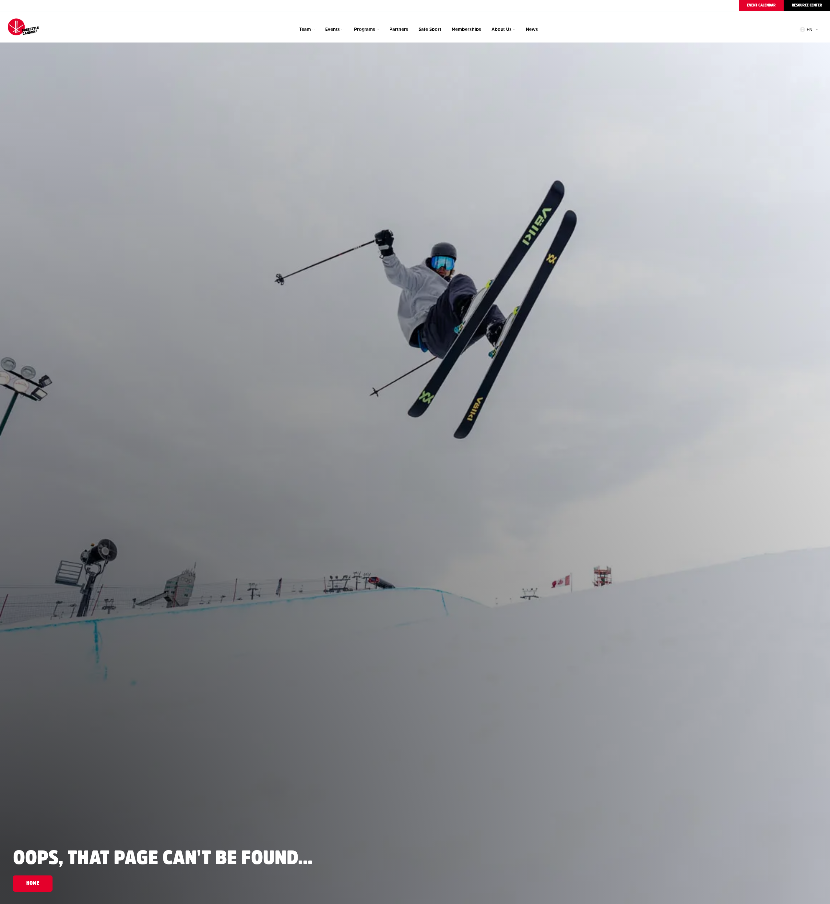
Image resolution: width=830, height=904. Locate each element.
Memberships (466, 29)
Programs (364, 29)
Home (32, 883)
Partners (398, 29)
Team (305, 29)
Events (332, 29)
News (532, 29)
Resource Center (807, 5)
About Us (502, 29)
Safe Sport (430, 29)
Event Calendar (761, 5)
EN (809, 29)
